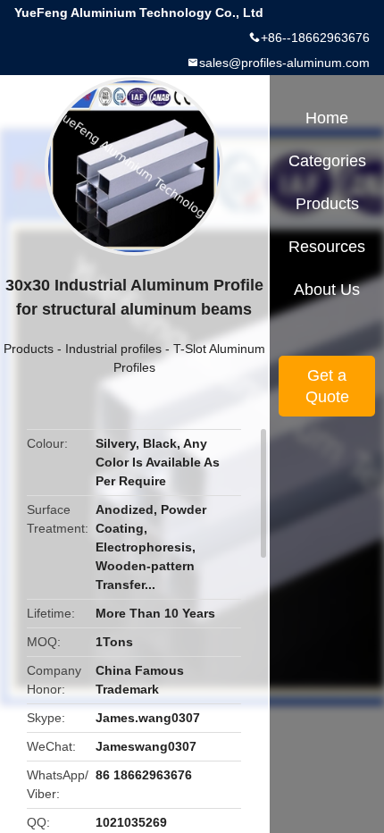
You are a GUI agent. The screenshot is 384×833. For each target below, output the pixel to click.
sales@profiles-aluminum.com (284, 62)
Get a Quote (327, 386)
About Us (327, 290)
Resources (326, 247)
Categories (327, 161)
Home (326, 118)
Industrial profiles (113, 348)
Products (29, 348)
